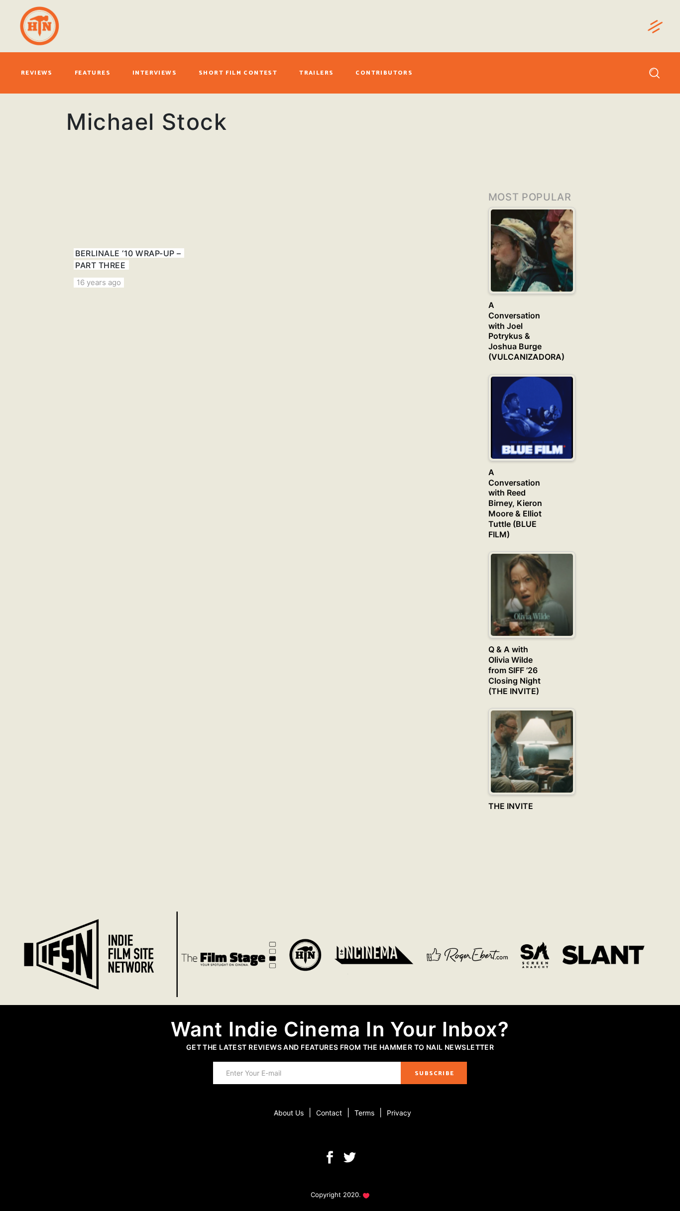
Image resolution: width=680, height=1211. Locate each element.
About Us (289, 1113)
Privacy (399, 1113)
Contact (329, 1113)
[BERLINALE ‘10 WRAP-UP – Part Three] (129, 229)
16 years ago (99, 282)
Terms (364, 1113)
